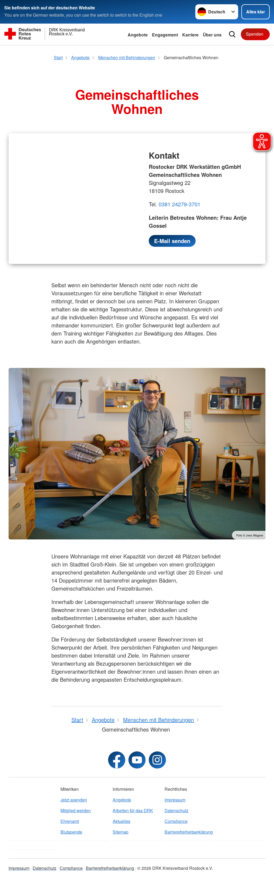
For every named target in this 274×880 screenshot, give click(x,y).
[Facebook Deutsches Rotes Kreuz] (116, 760)
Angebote (138, 35)
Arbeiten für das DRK (133, 810)
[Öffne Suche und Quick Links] (232, 34)
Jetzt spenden (73, 800)
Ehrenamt (69, 821)
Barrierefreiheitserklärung (189, 832)
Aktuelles (121, 821)
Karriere (190, 35)
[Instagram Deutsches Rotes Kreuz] (157, 760)
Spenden (254, 34)
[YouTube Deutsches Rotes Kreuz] (137, 760)
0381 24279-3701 (179, 204)
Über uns (212, 35)
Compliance (176, 821)
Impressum (175, 800)
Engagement (165, 35)
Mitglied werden (75, 810)
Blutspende (71, 832)
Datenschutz (176, 810)
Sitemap (120, 832)
